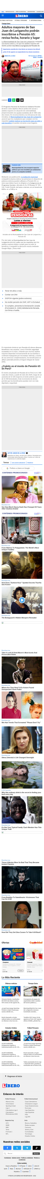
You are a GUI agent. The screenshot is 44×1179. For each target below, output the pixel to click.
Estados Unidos (30, 1136)
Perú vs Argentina (21, 11)
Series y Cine (29, 1129)
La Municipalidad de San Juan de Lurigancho (18, 42)
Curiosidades (29, 1131)
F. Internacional (35, 20)
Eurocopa (28, 1108)
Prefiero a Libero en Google (20, 468)
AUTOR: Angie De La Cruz (16, 453)
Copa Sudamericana (31, 1106)
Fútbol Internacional (31, 1099)
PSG (26, 1114)
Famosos (28, 1127)
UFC (7, 1123)
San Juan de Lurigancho (18, 462)
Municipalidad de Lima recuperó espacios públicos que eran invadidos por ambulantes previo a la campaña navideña (26, 170)
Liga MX (27, 1117)
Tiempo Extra (6, 23)
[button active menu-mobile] (3, 16)
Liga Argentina (29, 1110)
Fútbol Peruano (21, 20)
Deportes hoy (9, 1120)
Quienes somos (16, 1158)
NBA (7, 1127)
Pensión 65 (30, 462)
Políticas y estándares (27, 1158)
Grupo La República (11, 1166)
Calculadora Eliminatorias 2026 (12, 1113)
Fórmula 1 (9, 1131)
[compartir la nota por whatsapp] (14, 100)
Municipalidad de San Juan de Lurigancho (26, 117)
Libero (30, 1166)
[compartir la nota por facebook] (9, 100)
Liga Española (29, 1112)
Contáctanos (7, 1158)
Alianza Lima (40, 11)
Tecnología (28, 1134)
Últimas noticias (6, 20)
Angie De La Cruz (10, 56)
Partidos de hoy (10, 11)
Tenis (7, 1129)
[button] (41, 16)
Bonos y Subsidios (31, 1123)
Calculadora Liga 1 (12, 1110)
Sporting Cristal (11, 1106)
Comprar (21, 970)
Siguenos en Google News (22, 100)
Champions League (31, 1104)
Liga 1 (8, 1108)
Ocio (25, 1120)
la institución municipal (29, 177)
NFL (7, 1134)
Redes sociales (30, 1125)
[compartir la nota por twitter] (18, 100)
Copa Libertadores (31, 1101)
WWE (7, 1125)
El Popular (22, 1166)
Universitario (31, 11)
